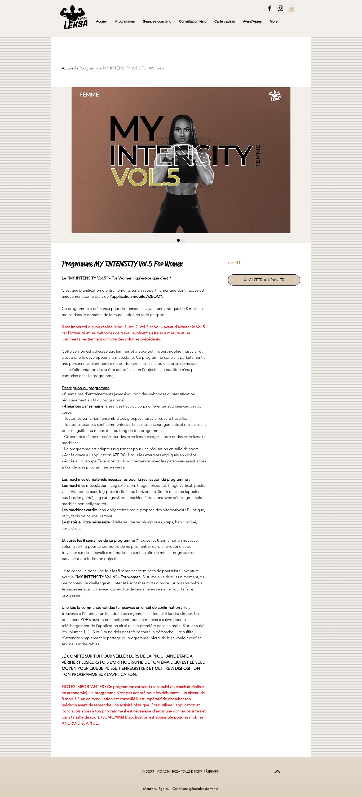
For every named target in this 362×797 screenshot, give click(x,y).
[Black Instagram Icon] (280, 8)
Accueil (69, 68)
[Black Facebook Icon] (269, 8)
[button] (291, 8)
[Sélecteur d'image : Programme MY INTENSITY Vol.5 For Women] (178, 240)
